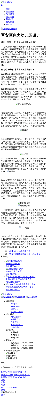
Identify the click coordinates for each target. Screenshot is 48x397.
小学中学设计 (17, 327)
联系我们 (10, 22)
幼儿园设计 (16, 317)
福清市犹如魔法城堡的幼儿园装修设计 (25, 254)
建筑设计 (15, 309)
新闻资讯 (10, 19)
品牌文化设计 (17, 312)
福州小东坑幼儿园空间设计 (20, 251)
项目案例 (10, 14)
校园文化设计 (17, 319)
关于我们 (10, 11)
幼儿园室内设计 (13, 266)
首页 (8, 9)
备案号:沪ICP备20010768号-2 (13, 372)
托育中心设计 (17, 322)
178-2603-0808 (12, 24)
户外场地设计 (17, 306)
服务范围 (10, 17)
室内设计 (15, 304)
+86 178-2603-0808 (9, 387)
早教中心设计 (17, 325)
